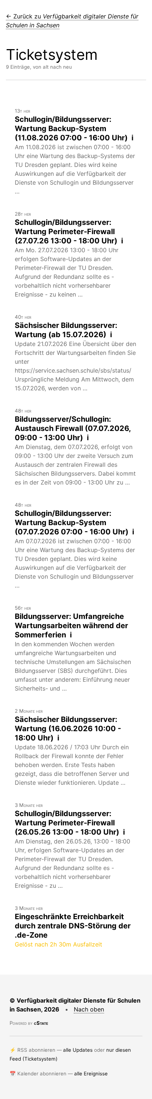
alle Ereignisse (91, 1073)
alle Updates (78, 1050)
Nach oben (89, 1009)
